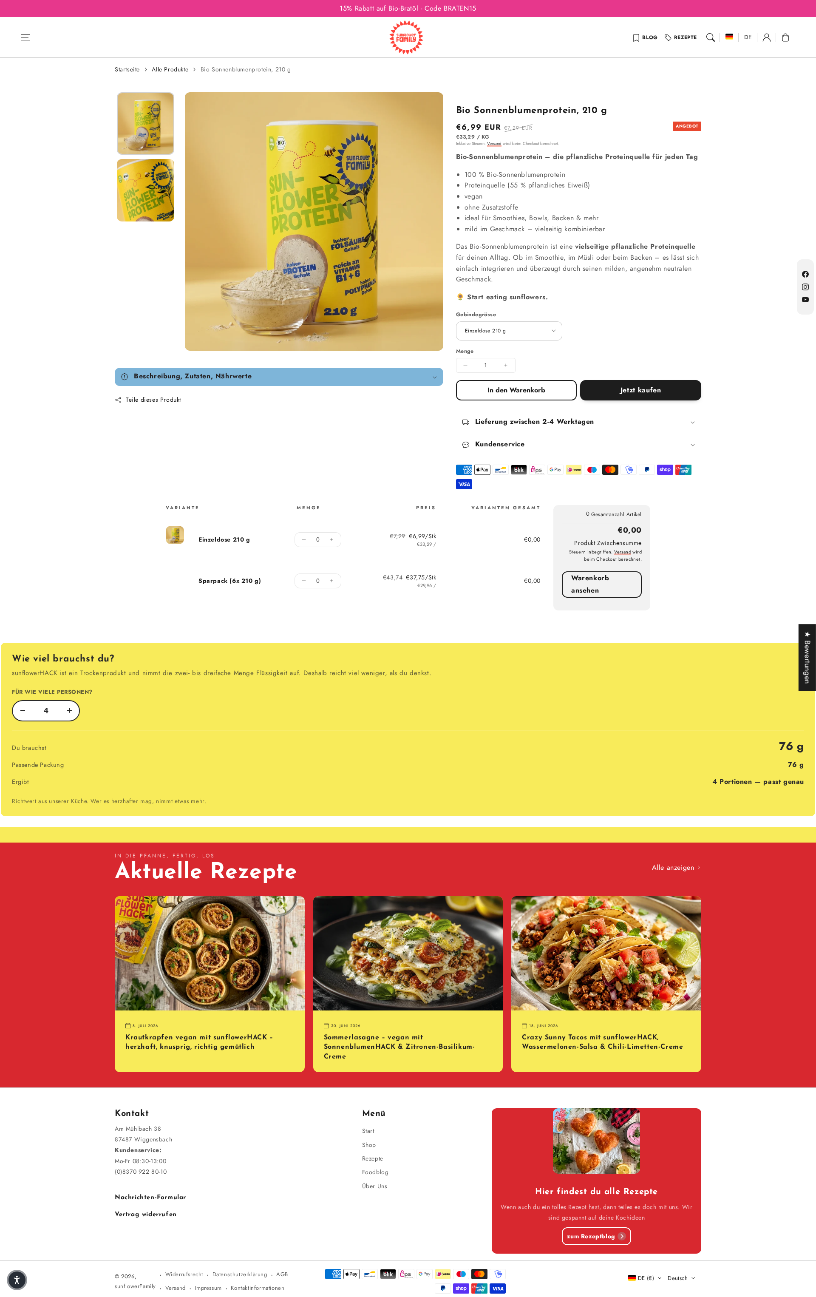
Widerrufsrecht (184, 1274)
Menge (465, 351)
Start (368, 1131)
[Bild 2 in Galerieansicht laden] (145, 190)
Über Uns (375, 1186)
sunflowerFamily (135, 1286)
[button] (25, 37)
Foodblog (375, 1172)
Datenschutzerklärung (239, 1274)
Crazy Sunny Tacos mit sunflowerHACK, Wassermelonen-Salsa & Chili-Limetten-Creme (602, 1042)
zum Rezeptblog (591, 1236)
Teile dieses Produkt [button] (153, 399)
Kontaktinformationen (257, 1288)
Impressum (208, 1288)
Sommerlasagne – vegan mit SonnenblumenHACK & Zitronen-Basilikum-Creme (399, 1047)
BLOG (649, 37)
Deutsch (678, 1278)
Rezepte (685, 37)
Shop (369, 1145)
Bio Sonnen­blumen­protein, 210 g (246, 69)
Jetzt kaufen (640, 390)
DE (748, 37)
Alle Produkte (170, 69)
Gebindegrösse (476, 314)
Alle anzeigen (674, 867)
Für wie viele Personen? (52, 692)
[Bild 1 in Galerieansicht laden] (145, 123)
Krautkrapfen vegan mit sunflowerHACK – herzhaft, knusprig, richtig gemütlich (199, 1042)
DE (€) (646, 1278)
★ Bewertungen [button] (807, 657)
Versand (494, 143)
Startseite (127, 69)
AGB (282, 1274)
